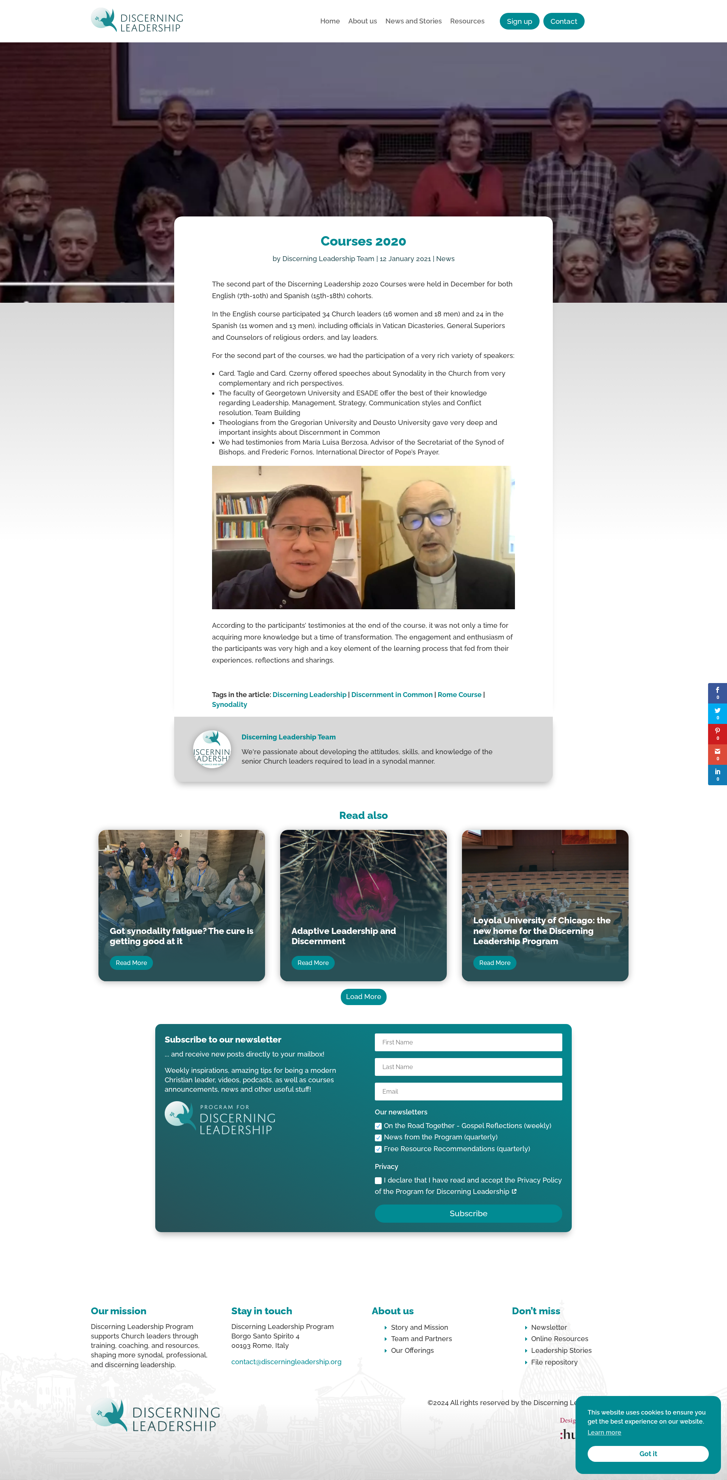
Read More (131, 962)
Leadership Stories (561, 1350)
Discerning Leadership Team (328, 259)
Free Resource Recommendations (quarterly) (457, 1149)
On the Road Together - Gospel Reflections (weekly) (467, 1126)
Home (330, 22)
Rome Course (460, 695)
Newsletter (549, 1327)
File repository (554, 1362)
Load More (363, 997)
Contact (564, 21)
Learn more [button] (604, 1432)
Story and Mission (419, 1327)
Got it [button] (648, 1454)
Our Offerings (412, 1350)
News (445, 259)
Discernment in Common (392, 695)
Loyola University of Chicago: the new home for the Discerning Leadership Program (542, 930)
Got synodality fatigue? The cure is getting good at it (181, 936)
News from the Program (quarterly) (441, 1137)
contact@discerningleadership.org (286, 1362)
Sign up (519, 21)
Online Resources (559, 1339)
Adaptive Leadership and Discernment (344, 936)
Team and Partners (421, 1339)
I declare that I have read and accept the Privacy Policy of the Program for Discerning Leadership (468, 1186)
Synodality (229, 704)
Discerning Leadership (309, 695)
